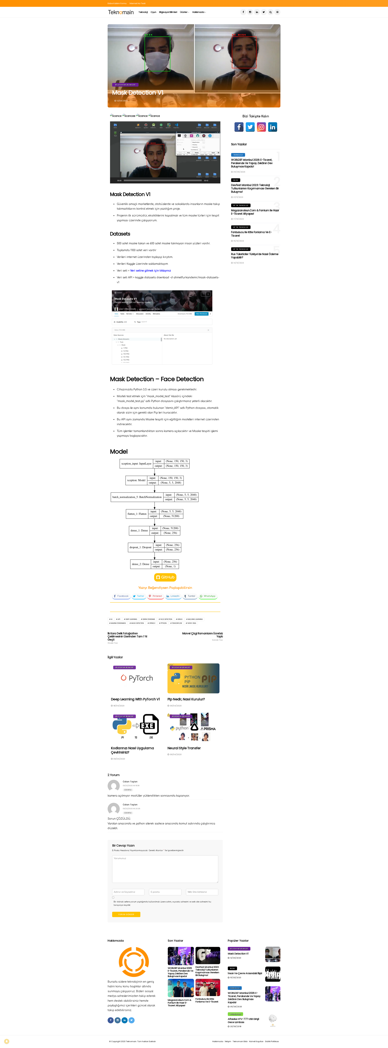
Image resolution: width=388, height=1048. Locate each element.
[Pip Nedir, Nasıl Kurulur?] (193, 678)
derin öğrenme (149, 619)
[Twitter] (250, 127)
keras (180, 619)
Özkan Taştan (130, 781)
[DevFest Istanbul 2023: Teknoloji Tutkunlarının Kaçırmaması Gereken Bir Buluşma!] (208, 955)
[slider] (163, 180)
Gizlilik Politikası (272, 1041)
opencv (152, 623)
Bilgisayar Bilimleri (168, 12)
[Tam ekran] (216, 180)
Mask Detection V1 (238, 953)
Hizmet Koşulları (256, 1041)
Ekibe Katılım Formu (117, 3)
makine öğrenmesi (118, 623)
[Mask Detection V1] (272, 954)
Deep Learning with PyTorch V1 (135, 699)
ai (111, 619)
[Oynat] (113, 180)
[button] (165, 152)
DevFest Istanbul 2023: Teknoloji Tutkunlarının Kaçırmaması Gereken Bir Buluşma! (255, 188)
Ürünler (183, 12)
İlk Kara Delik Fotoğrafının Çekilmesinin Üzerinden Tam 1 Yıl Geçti (127, 638)
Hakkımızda (198, 12)
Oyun (153, 12)
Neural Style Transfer (184, 748)
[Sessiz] (211, 180)
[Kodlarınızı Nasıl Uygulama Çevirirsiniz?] (137, 727)
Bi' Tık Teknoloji (240, 205)
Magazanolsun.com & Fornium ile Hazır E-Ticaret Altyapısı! (255, 212)
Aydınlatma (235, 1014)
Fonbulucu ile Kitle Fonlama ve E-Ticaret (251, 233)
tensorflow (177, 623)
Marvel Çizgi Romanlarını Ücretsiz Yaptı (202, 636)
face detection (166, 619)
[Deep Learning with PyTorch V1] (137, 678)
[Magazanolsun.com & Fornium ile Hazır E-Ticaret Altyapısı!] (181, 988)
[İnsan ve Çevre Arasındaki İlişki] (272, 974)
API (119, 619)
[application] (165, 152)
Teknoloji (143, 12)
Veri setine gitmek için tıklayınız (150, 270)
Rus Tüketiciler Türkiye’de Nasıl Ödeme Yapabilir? (254, 255)
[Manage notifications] (6, 1041)
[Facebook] (239, 127)
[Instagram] (261, 127)
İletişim (228, 1041)
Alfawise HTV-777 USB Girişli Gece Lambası (243, 1020)
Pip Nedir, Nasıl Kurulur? (186, 699)
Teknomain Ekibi (240, 1041)
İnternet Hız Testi (138, 3)
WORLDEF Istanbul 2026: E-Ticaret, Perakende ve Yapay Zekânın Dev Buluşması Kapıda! (252, 163)
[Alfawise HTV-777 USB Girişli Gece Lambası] (272, 1019)
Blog (235, 180)
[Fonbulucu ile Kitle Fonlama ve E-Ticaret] (208, 987)
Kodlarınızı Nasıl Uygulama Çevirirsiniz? (132, 750)
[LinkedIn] (273, 127)
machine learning (195, 619)
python (164, 623)
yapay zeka (191, 623)
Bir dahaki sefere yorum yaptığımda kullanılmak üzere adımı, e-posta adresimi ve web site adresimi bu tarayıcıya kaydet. (162, 903)
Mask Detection (137, 623)
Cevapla (128, 790)
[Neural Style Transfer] (193, 727)
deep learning (131, 619)
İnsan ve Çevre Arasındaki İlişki (245, 973)
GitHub (167, 577)
